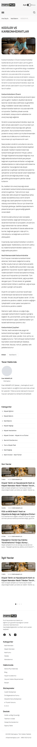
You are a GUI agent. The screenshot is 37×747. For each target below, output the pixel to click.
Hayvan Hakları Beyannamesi (13, 679)
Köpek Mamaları (9, 649)
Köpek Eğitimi (8, 411)
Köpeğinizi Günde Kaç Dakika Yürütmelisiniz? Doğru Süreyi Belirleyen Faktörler (14, 541)
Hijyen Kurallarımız (10, 676)
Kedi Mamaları (8, 645)
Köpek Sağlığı (8, 426)
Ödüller (6, 656)
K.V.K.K (6, 706)
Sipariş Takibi (8, 726)
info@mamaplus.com (13, 738)
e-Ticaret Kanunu (10, 702)
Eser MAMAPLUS (7, 378)
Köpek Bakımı (8, 416)
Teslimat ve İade (9, 719)
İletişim (6, 683)
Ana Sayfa (5, 18)
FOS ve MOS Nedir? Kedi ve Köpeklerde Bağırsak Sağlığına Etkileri (18, 512)
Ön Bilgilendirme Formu (11, 695)
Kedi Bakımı (14, 18)
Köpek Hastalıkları (10, 430)
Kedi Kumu (7, 652)
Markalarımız (8, 659)
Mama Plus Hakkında (11, 669)
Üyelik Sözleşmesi (10, 692)
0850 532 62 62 (26, 738)
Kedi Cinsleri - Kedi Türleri (13, 455)
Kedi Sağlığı (8, 450)
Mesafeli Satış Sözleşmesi (12, 699)
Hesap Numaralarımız (11, 722)
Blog (5, 672)
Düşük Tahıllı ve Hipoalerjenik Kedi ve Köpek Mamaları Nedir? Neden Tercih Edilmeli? (18, 484)
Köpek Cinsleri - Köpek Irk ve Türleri (16, 435)
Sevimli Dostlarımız (10, 440)
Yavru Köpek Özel (10, 445)
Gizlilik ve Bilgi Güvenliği (11, 715)
